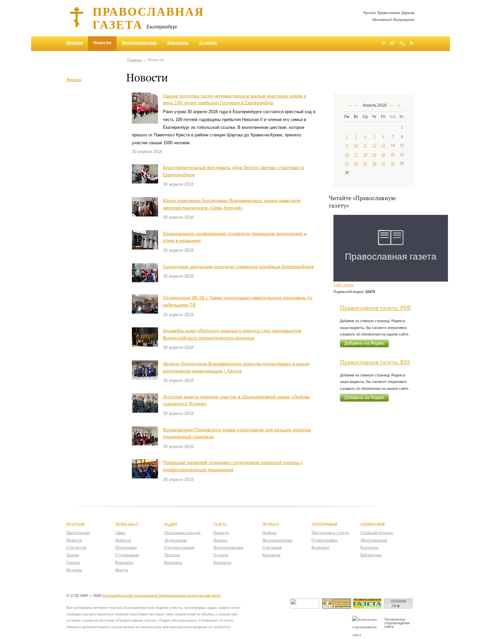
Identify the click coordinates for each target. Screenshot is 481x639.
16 (347, 154)
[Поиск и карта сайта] (402, 43)
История (74, 569)
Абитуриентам (373, 540)
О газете (208, 42)
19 (374, 154)
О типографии (324, 540)
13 (383, 145)
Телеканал (126, 524)
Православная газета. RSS (375, 362)
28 (393, 163)
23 (347, 163)
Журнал (270, 524)
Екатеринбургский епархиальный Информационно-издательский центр (161, 595)
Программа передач (182, 532)
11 (365, 145)
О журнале (272, 547)
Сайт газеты (343, 285)
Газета (220, 524)
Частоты (172, 554)
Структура (76, 547)
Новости (74, 540)
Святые (73, 562)
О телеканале (127, 554)
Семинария (372, 524)
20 (383, 154)
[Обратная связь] (392, 43)
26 (374, 163)
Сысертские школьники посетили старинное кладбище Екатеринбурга (238, 266)
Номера (74, 42)
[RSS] (411, 42)
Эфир (120, 532)
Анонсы (73, 79)
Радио (170, 524)
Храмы (72, 554)
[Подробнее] (145, 108)
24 (356, 163)
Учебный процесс (376, 532)
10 (356, 145)
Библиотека (371, 554)
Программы (126, 547)
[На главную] (383, 43)
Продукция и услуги (330, 532)
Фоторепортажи (139, 42)
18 (365, 154)
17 (356, 154)
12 (374, 145)
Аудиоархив (175, 540)
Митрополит (78, 532)
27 (383, 163)
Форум (121, 569)
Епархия (75, 524)
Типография (324, 524)
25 (365, 163)
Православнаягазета (148, 18)
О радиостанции (179, 547)
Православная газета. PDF (375, 308)
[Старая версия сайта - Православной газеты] (368, 607)
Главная (134, 59)
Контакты (177, 42)
